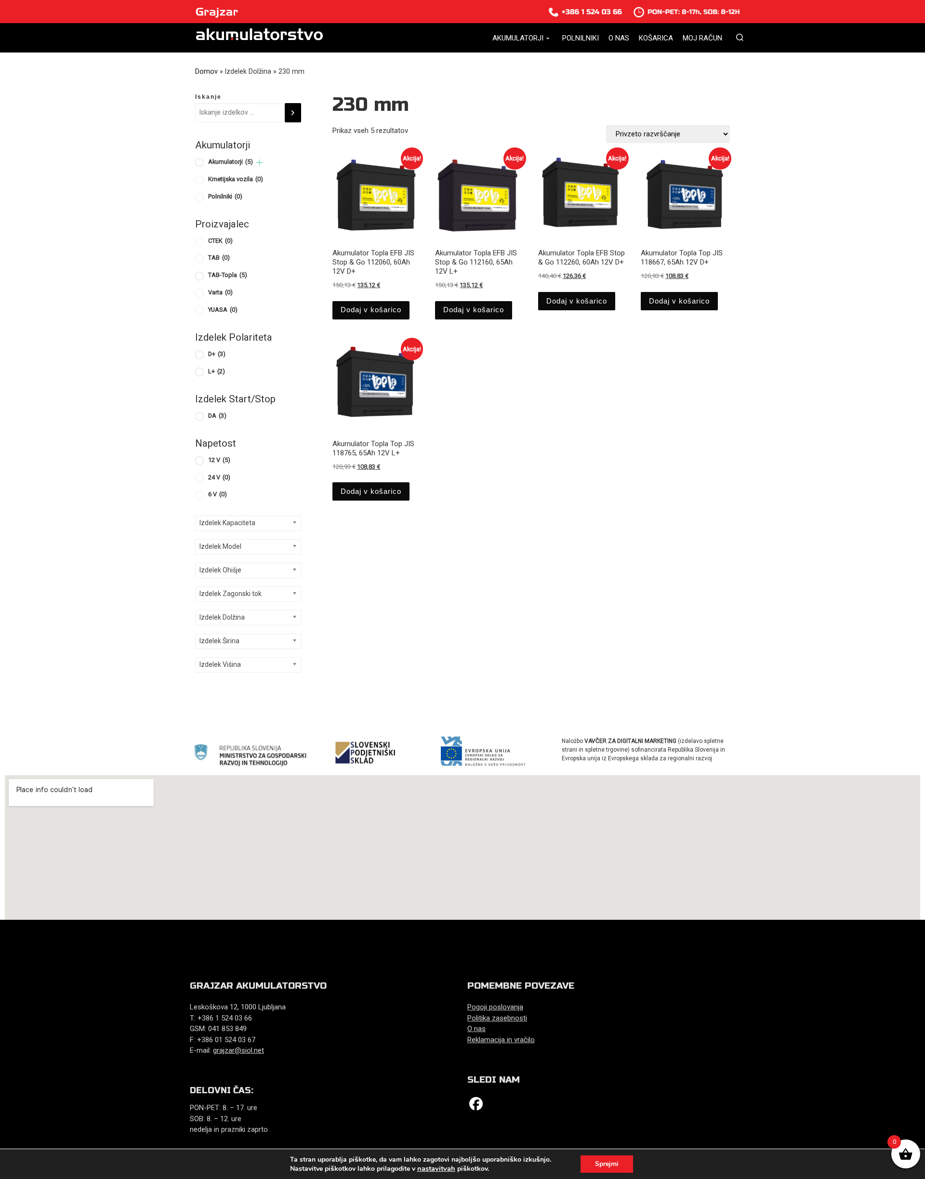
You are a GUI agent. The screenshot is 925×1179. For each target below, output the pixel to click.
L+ (216, 371)
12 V (219, 460)
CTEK (220, 240)
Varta (220, 292)
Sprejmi (607, 1163)
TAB (219, 257)
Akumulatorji (230, 161)
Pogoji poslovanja (495, 1007)
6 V (217, 494)
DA (217, 415)
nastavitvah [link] (436, 1168)
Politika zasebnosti (497, 1018)
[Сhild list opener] (259, 162)
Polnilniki (225, 196)
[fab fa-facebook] (476, 1106)
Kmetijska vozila (235, 179)
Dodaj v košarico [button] (371, 309)
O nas (476, 1028)
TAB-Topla (227, 274)
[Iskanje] (293, 112)
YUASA (223, 309)
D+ (216, 354)
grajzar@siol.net (238, 1050)
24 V (219, 477)
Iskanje (208, 96)
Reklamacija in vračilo (501, 1039)
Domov (206, 71)
